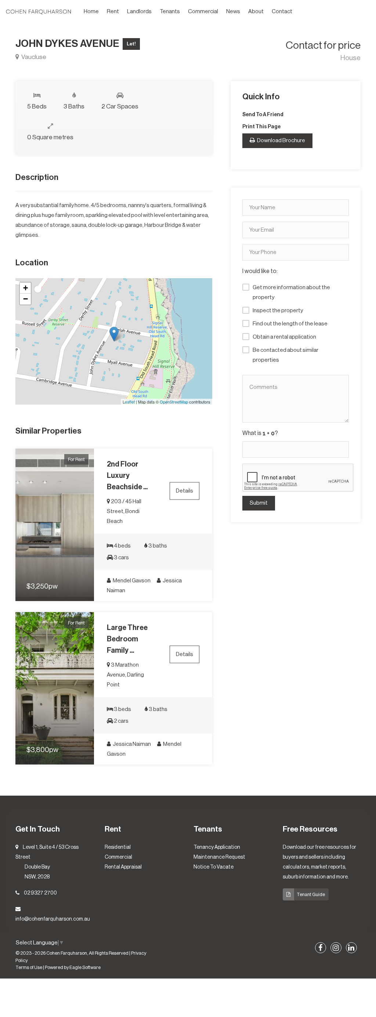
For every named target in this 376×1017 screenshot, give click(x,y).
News (233, 11)
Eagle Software (85, 967)
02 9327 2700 (40, 893)
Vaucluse (33, 57)
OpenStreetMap (174, 402)
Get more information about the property (291, 292)
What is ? (260, 433)
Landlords (139, 11)
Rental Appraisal (123, 867)
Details (184, 490)
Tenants (170, 11)
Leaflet (129, 402)
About (256, 11)
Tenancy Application (217, 847)
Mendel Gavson (131, 580)
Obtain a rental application (284, 337)
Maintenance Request (219, 857)
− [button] (25, 298)
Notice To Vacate (214, 867)
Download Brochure (280, 140)
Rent (113, 11)
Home (91, 11)
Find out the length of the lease (290, 324)
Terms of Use (28, 967)
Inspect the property (278, 310)
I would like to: (260, 271)
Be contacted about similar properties (285, 355)
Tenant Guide (311, 894)
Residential (118, 847)
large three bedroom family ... (127, 639)
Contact (282, 11)
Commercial (203, 11)
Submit (259, 503)
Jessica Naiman (131, 744)
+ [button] (25, 287)
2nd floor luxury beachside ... (127, 476)
